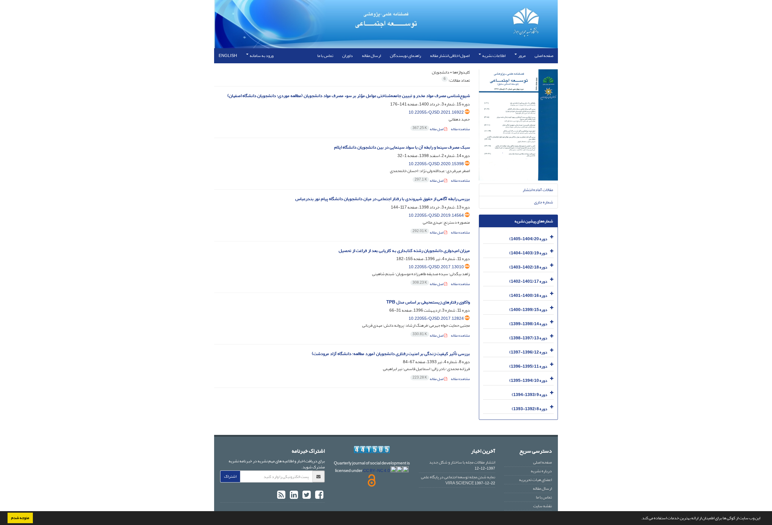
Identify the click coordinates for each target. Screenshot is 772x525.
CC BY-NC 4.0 (377, 471)
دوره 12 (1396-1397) (528, 352)
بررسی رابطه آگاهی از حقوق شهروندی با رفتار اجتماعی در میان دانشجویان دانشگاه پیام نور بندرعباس (382, 198)
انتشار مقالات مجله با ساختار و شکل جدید (462, 462)
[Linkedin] (293, 495)
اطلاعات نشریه (493, 56)
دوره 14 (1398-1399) (528, 324)
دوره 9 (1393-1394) (529, 395)
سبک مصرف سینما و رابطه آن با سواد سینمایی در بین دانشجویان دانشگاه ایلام (402, 147)
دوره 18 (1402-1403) (528, 267)
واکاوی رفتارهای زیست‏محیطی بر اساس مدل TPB (428, 302)
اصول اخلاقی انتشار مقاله (450, 56)
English (228, 56)
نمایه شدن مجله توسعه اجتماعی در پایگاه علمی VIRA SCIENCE (458, 480)
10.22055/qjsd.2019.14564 (436, 215)
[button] (639, 519)
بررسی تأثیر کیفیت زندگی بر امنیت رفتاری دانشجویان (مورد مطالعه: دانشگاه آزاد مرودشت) (391, 353)
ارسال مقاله (371, 56)
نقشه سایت (542, 506)
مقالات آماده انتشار (538, 190)
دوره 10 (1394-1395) (528, 380)
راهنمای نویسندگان (405, 56)
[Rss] (281, 495)
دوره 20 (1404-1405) (528, 239)
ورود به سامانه (261, 56)
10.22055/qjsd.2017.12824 (436, 318)
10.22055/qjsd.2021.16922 (436, 112)
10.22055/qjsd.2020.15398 (436, 164)
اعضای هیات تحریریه (535, 480)
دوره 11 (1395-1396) (528, 366)
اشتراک (230, 476)
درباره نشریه (541, 471)
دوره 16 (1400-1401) (528, 295)
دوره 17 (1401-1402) (528, 281)
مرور (521, 56)
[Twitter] (305, 495)
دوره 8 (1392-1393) (529, 409)
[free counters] (372, 449)
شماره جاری (543, 202)
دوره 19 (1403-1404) (528, 253)
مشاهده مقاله (460, 129)
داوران (347, 56)
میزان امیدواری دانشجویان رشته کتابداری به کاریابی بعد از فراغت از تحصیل (404, 250)
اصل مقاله (428, 129)
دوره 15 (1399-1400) (528, 310)
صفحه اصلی (544, 56)
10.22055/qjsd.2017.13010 (436, 267)
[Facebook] (318, 495)
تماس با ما (325, 56)
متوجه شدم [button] (20, 517)
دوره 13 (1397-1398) (528, 338)
